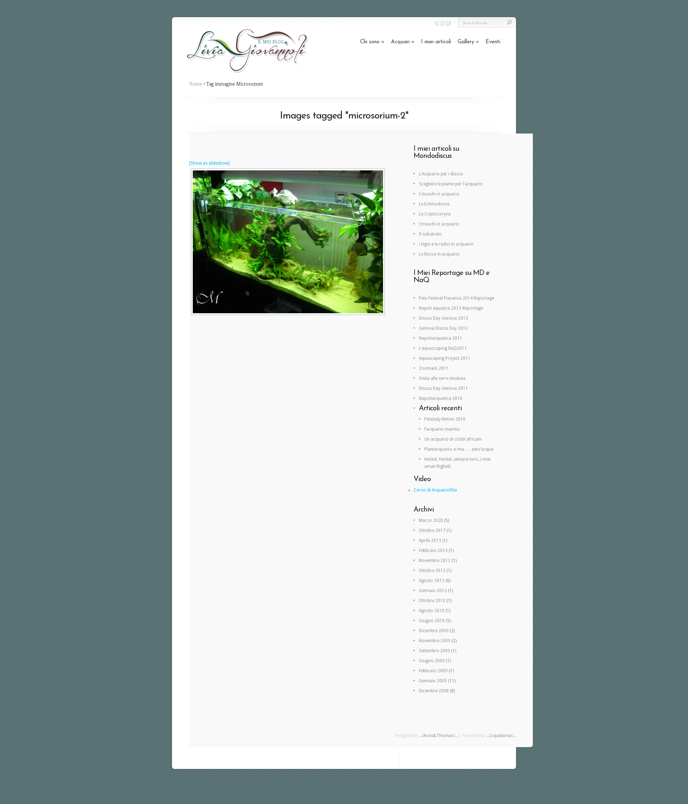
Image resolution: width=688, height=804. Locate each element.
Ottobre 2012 (432, 570)
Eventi (493, 42)
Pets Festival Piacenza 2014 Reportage (456, 298)
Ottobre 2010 (432, 600)
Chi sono (372, 42)
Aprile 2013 (430, 540)
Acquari (403, 42)
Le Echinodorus (434, 204)
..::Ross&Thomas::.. (438, 735)
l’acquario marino (442, 429)
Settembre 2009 (434, 650)
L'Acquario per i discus (441, 173)
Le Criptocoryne (434, 214)
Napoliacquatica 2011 (440, 338)
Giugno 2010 (432, 620)
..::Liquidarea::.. (501, 735)
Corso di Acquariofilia (435, 490)
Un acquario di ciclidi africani (453, 439)
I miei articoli (436, 42)
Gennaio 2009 (433, 680)
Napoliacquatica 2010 (440, 398)
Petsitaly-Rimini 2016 (444, 419)
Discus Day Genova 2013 (443, 318)
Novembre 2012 (434, 560)
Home (195, 84)
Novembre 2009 (434, 640)
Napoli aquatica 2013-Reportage (451, 308)
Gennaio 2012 (433, 590)
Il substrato (430, 234)
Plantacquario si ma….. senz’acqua (458, 449)
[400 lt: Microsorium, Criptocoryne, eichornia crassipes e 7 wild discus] (288, 241)
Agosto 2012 (431, 580)
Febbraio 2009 (433, 670)
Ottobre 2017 (432, 530)
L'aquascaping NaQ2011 (443, 348)
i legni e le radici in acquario (446, 244)
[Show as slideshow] (209, 163)
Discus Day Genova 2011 (443, 388)
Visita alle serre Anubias (442, 378)
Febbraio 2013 (433, 550)
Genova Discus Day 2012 (443, 328)
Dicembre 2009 (434, 630)
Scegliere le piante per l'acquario (451, 184)
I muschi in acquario (439, 194)
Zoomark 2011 (434, 368)
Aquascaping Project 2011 (444, 358)
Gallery (468, 42)
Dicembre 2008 (434, 690)
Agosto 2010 (431, 610)
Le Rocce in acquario (439, 254)
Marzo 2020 (431, 520)
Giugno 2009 (432, 660)
